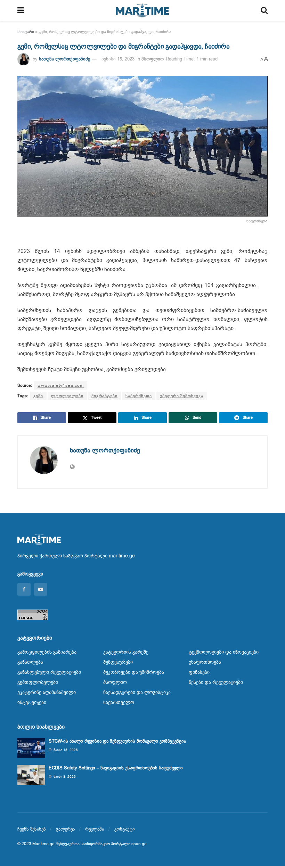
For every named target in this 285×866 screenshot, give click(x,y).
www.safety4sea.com (61, 385)
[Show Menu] (20, 10)
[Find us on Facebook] (24, 589)
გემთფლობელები (37, 682)
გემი (38, 396)
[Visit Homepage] (142, 10)
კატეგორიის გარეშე (125, 652)
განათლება (30, 662)
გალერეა (65, 829)
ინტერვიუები (31, 702)
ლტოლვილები (67, 396)
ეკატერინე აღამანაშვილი (46, 692)
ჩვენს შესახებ (31, 829)
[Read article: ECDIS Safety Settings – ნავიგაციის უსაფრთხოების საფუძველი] (31, 775)
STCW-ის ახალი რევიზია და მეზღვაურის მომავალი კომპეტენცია (117, 741)
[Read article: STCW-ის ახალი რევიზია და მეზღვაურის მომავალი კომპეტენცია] (31, 748)
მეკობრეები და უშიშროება (133, 672)
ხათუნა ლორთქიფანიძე (64, 59)
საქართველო (118, 702)
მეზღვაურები (118, 662)
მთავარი (25, 31)
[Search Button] (264, 10)
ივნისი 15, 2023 (118, 59)
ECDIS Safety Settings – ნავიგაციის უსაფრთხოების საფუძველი (116, 768)
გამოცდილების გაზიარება (46, 652)
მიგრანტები (104, 396)
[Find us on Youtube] (40, 589)
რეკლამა (94, 829)
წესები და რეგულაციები (216, 682)
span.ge (139, 844)
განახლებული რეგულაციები (49, 672)
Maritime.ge (43, 844)
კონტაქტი (124, 829)
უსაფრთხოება (205, 662)
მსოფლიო (152, 59)
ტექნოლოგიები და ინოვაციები (224, 652)
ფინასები (199, 672)
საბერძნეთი (138, 396)
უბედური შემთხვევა (181, 396)
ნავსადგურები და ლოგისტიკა (137, 692)
